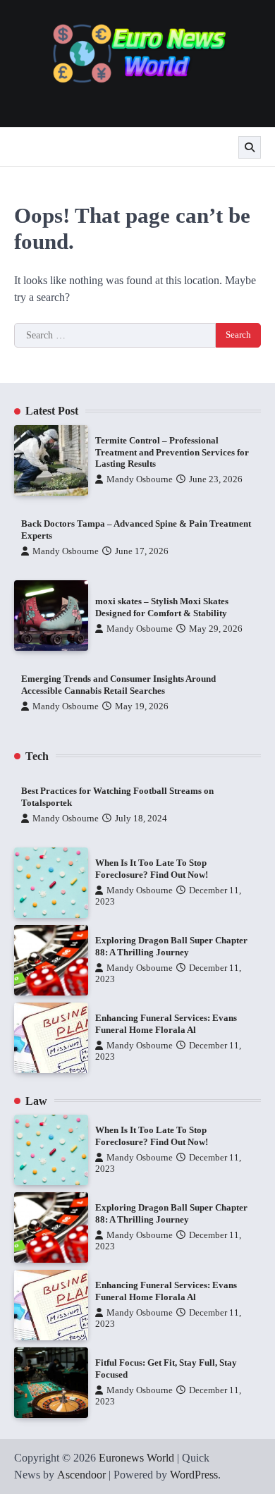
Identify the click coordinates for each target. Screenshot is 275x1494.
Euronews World (136, 1458)
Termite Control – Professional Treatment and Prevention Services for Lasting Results (172, 452)
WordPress (194, 1475)
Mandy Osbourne (139, 479)
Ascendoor (81, 1475)
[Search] (249, 147)
